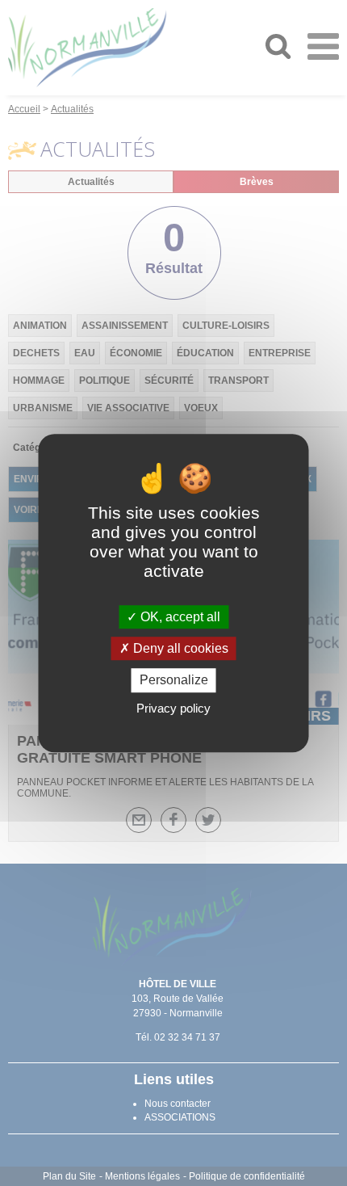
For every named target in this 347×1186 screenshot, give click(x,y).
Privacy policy (173, 708)
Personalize (174, 681)
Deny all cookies (179, 648)
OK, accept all (178, 617)
